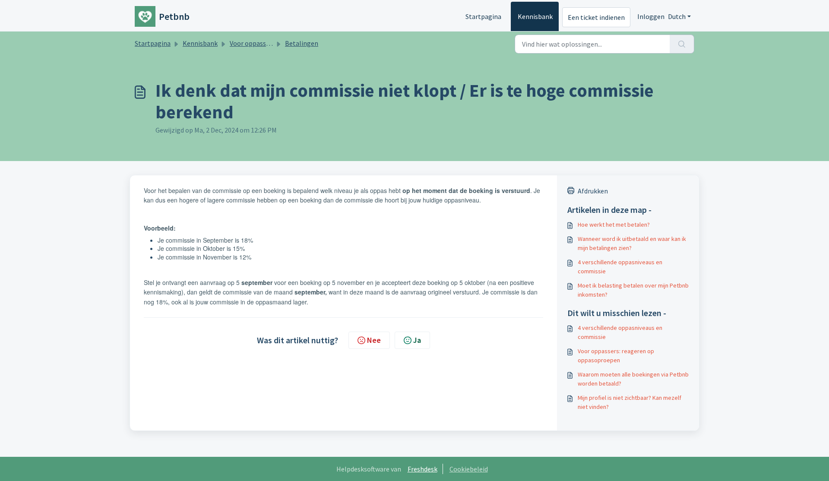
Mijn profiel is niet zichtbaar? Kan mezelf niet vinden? (629, 402)
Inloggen (650, 16)
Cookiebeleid (468, 469)
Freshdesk (422, 469)
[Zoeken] (682, 44)
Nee (374, 340)
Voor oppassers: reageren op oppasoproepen (616, 355)
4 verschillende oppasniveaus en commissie (620, 266)
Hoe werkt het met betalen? (614, 224)
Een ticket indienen (596, 17)
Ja (417, 340)
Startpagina (483, 16)
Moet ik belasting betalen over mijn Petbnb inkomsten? (633, 290)
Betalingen (301, 43)
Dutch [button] (677, 16)
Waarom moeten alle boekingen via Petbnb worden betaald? (633, 378)
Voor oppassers (252, 43)
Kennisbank (535, 16)
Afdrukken (593, 191)
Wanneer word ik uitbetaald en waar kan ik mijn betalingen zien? (632, 243)
